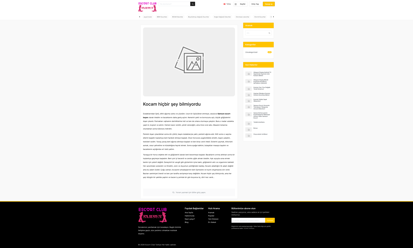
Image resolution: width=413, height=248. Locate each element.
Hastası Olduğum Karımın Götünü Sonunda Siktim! (262, 94)
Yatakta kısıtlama (259, 122)
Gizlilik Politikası (249, 228)
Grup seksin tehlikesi (260, 134)
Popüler (211, 216)
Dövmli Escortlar (260, 17)
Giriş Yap (255, 4)
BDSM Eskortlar (177, 17)
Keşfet (242, 4)
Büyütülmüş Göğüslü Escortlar (198, 17)
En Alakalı (212, 222)
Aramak (211, 212)
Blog (186, 222)
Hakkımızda (189, 216)
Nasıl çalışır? (190, 219)
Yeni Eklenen (213, 219)
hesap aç (269, 4)
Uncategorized (251, 52)
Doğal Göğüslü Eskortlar (222, 17)
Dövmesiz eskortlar (242, 17)
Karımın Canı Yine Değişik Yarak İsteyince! (262, 88)
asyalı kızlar (148, 17)
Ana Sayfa (189, 212)
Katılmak (270, 220)
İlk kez (256, 128)
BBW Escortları (162, 17)
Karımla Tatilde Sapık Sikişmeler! (260, 100)
